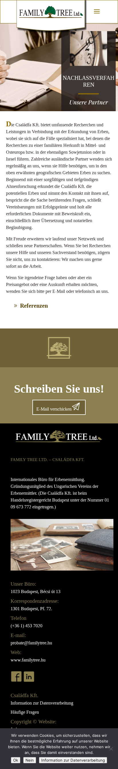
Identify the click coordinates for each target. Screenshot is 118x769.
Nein (29, 760)
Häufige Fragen (25, 712)
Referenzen (34, 306)
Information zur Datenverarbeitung (42, 703)
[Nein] (111, 749)
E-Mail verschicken (54, 409)
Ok (15, 760)
